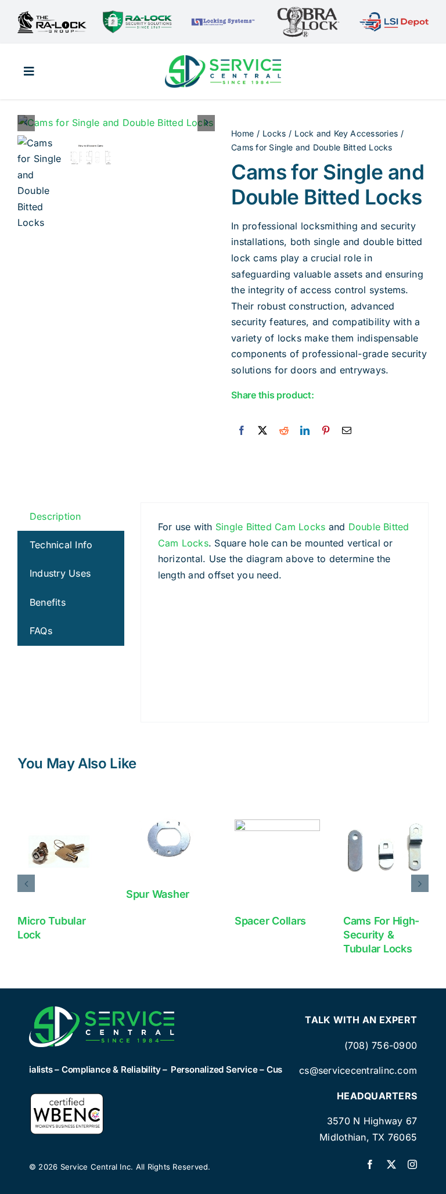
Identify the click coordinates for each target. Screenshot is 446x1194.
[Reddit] (284, 431)
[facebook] (370, 1164)
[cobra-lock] (308, 10)
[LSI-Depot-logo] (394, 17)
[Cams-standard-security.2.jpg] (116, 123)
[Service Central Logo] (223, 60)
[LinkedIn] (304, 431)
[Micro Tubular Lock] (60, 851)
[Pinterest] (325, 431)
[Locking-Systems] (222, 20)
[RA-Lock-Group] (52, 15)
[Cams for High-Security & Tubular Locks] (386, 851)
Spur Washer (157, 894)
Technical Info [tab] (61, 545)
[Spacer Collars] (277, 851)
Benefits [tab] (48, 602)
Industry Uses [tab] (60, 573)
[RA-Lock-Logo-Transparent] (137, 15)
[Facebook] (241, 431)
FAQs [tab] (41, 630)
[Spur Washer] (168, 837)
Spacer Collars (270, 921)
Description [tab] (55, 516)
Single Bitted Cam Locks (270, 527)
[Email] (346, 431)
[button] (26, 883)
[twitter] (391, 1164)
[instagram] (412, 1164)
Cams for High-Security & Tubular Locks (381, 935)
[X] (262, 431)
